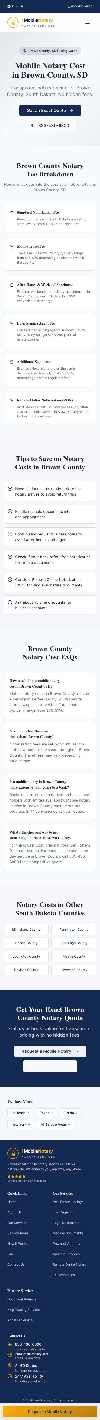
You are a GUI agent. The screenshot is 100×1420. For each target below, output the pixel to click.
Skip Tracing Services (23, 1310)
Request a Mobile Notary (46, 1051)
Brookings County (73, 943)
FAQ (10, 1254)
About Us (14, 1212)
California (18, 1113)
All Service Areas (54, 1124)
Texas (44, 1113)
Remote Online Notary (69, 1264)
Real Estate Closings (68, 1202)
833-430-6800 (53, 125)
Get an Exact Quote (46, 110)
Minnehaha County (26, 929)
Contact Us (15, 1264)
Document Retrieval (22, 1299)
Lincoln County (26, 943)
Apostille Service (20, 1320)
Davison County (26, 970)
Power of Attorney (66, 1243)
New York (18, 1124)
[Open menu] (87, 22)
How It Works (17, 1243)
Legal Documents (66, 1223)
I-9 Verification (64, 1275)
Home (11, 1202)
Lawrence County (73, 970)
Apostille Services (66, 1254)
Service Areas (17, 1233)
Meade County (74, 956)
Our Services (17, 1223)
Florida (69, 1113)
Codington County (26, 956)
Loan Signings (63, 1212)
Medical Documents (68, 1233)
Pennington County (73, 929)
